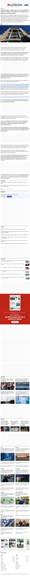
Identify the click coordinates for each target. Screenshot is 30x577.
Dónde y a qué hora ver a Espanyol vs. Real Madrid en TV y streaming (15, 423)
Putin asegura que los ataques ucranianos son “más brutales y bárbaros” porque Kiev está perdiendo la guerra (14, 237)
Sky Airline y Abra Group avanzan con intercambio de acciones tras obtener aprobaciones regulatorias (14, 241)
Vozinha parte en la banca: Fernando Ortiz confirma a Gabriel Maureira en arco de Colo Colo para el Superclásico (21, 488)
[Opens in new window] (20, 547)
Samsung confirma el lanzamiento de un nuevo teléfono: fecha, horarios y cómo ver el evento (7, 494)
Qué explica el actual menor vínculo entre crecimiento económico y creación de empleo (22, 466)
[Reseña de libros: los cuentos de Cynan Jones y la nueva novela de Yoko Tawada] (22, 500)
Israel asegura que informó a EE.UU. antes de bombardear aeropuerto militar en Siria (13, 229)
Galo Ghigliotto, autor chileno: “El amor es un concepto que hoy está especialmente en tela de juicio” (22, 507)
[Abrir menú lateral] (1, 5)
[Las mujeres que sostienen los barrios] (22, 523)
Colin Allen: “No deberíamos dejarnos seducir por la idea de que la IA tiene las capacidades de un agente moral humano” (7, 488)
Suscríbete (10, 196)
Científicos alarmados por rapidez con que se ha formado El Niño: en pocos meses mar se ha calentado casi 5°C (15, 186)
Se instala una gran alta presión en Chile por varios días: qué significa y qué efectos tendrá (7, 392)
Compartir (2, 44)
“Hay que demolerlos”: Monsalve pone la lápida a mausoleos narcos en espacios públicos (13, 183)
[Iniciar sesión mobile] (28, 5)
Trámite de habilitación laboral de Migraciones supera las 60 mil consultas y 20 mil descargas (7, 463)
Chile (1, 447)
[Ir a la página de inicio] (15, 5)
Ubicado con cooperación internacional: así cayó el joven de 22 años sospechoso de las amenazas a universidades (13, 278)
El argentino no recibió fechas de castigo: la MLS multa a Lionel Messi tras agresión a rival (22, 484)
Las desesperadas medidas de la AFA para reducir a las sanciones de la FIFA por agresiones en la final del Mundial (22, 472)
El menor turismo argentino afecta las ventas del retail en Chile (22, 463)
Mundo (2, 514)
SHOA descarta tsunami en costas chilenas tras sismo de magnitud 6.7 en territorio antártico (14, 243)
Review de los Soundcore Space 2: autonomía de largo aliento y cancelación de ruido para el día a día (7, 511)
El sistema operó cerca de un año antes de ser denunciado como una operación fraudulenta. (15, 96)
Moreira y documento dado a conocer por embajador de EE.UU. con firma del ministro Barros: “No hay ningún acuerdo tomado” (13, 261)
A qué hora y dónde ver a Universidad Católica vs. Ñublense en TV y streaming (5, 423)
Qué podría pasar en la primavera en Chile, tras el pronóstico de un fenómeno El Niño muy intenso (22, 380)
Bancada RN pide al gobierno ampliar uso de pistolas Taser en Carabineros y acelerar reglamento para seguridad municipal (15, 232)
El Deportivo (17, 468)
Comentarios (6, 44)
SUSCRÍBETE (15, 322)
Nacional (2, 8)
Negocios (16, 447)
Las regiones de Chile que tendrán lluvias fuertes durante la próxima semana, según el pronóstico (7, 471)
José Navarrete (5, 24)
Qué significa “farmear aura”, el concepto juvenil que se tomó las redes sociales (7, 380)
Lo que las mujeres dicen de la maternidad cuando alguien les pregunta (21, 529)
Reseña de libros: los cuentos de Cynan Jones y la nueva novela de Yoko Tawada (21, 494)
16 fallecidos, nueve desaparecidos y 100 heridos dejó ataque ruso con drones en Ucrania (6, 533)
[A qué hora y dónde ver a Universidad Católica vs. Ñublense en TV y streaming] (5, 429)
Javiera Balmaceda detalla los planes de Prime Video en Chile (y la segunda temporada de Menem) (22, 511)
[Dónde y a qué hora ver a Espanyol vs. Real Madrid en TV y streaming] (15, 429)
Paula (16, 514)
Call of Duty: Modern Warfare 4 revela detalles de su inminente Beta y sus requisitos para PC (7, 506)
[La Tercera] (4, 547)
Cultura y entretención (19, 492)
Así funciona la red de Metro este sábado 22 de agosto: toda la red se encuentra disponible (24, 423)
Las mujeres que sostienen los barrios (22, 515)
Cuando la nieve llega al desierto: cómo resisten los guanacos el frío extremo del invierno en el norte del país (13, 271)
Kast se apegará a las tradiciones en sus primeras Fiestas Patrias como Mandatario (12, 267)
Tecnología (2, 492)
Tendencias (2, 468)
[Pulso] (12, 547)
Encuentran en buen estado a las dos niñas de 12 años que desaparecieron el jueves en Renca (13, 264)
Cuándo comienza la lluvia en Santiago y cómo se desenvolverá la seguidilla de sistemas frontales (7, 484)
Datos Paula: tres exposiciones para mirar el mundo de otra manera (21, 533)
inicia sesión (4, 196)
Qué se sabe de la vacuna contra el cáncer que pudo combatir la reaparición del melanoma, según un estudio (22, 393)
